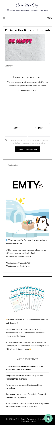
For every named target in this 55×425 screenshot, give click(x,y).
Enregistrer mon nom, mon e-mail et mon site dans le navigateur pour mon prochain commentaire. (29, 141)
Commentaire (27, 90)
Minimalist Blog (43, 419)
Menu (49, 17)
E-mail (39, 128)
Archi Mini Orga (27, 5)
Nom (16, 128)
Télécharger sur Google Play (18, 263)
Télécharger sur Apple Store (18, 266)
